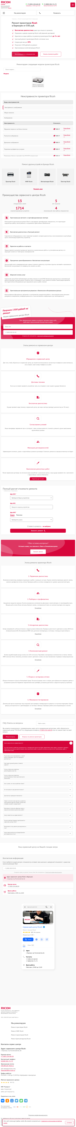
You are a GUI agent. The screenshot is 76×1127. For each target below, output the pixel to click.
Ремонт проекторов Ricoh (19, 1035)
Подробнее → (66, 129)
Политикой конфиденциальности (53, 872)
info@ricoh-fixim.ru (7, 1066)
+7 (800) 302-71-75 (50, 4)
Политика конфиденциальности (37, 1115)
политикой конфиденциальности (45, 336)
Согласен (69, 1122)
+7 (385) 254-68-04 (33, 4)
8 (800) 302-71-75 (7, 1061)
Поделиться (2, 1100)
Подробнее (38, 608)
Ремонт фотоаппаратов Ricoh (21, 1039)
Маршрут (29, 939)
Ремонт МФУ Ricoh (17, 1031)
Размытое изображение (11, 136)
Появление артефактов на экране (14, 149)
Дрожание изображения (11, 142)
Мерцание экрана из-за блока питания (15, 129)
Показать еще (38, 189)
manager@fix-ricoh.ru (8, 1070)
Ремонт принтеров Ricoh (19, 1027)
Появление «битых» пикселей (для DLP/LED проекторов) (21, 156)
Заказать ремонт (37, 531)
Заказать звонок (38, 551)
